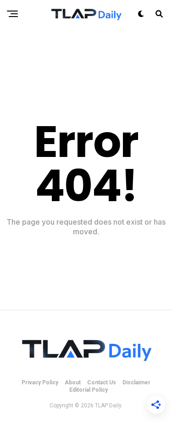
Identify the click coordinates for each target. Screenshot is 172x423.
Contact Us (101, 382)
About (73, 382)
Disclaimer (136, 382)
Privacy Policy (40, 382)
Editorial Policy (88, 390)
